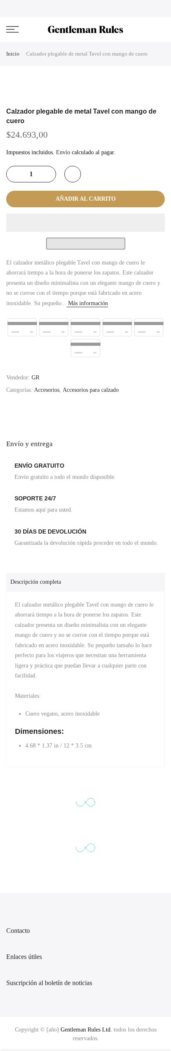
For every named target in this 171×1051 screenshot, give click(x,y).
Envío (63, 152)
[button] (85, 223)
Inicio (13, 54)
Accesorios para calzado (91, 390)
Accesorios (46, 390)
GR (35, 377)
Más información (87, 303)
